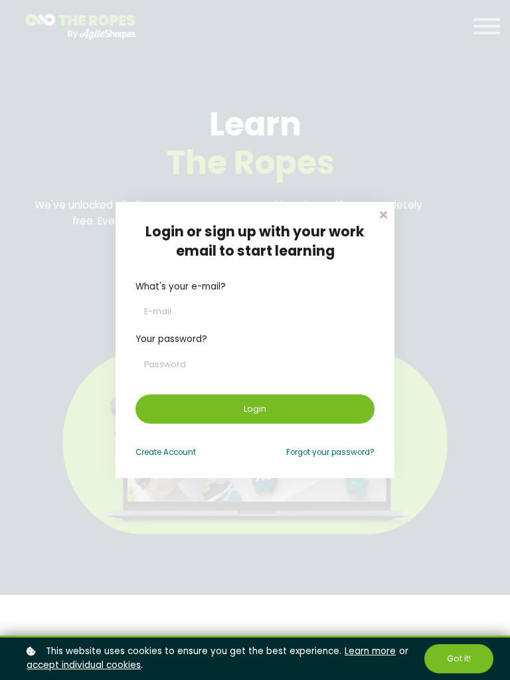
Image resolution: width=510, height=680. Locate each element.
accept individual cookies (84, 665)
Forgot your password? (330, 452)
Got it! (459, 658)
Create (165, 452)
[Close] (383, 213)
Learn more (370, 651)
